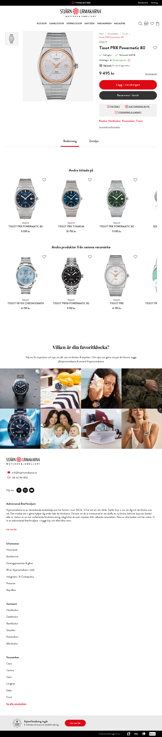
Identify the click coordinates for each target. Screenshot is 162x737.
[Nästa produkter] (155, 206)
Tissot (125, 33)
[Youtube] (31, 490)
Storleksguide (151, 73)
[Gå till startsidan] (81, 12)
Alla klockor (12, 643)
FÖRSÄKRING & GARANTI (129, 112)
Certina (10, 670)
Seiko (9, 690)
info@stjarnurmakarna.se (24, 472)
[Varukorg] (157, 23)
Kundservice (143, 2)
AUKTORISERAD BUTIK (139, 106)
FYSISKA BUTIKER (82, 2)
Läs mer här (11, 529)
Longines (10, 683)
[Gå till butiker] (146, 23)
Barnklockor (12, 623)
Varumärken (112, 33)
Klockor (103, 121)
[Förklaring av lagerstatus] (129, 60)
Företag (154, 2)
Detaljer (94, 141)
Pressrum (10, 583)
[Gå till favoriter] (152, 23)
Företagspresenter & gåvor (19, 563)
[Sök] (140, 23)
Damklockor (12, 617)
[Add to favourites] (155, 47)
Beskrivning (70, 141)
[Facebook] (19, 490)
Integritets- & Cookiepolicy (20, 576)
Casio (9, 663)
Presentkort (12, 637)
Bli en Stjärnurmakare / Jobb (20, 570)
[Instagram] (25, 490)
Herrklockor (114, 121)
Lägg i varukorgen (128, 85)
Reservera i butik (128, 95)
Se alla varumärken (16, 704)
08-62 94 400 (20, 477)
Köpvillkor (11, 590)
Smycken (10, 630)
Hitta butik (11, 550)
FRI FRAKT (115, 106)
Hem (101, 33)
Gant (9, 677)
